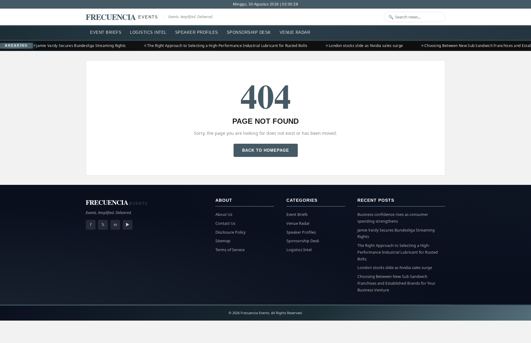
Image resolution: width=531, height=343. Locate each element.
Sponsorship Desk (249, 32)
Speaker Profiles (196, 32)
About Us (223, 214)
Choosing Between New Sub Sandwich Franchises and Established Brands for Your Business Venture (396, 283)
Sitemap (222, 241)
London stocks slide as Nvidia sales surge (361, 45)
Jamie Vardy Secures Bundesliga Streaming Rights (76, 45)
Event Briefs (105, 32)
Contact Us (225, 223)
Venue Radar (295, 32)
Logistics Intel (148, 32)
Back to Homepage (265, 150)
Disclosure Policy (230, 232)
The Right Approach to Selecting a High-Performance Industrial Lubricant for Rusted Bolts (223, 45)
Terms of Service (230, 249)
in (115, 224)
